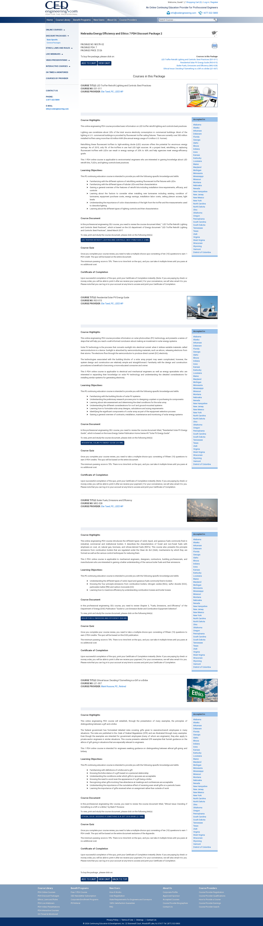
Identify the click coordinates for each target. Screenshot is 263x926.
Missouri (197, 179)
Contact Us (52, 91)
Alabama (197, 125)
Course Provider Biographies (175, 903)
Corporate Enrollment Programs (84, 899)
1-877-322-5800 (210, 13)
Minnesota (198, 173)
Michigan (197, 170)
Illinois (196, 146)
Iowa (195, 152)
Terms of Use (127, 920)
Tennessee (198, 228)
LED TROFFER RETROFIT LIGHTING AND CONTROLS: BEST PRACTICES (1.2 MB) (115, 240)
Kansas (196, 155)
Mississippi (198, 176)
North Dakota (199, 207)
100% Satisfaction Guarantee (122, 903)
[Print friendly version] (215, 46)
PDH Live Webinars (46, 903)
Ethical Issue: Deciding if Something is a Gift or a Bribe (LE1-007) (191, 69)
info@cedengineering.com (183, 13)
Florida (196, 137)
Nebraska (197, 185)
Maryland (197, 167)
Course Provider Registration (211, 892)
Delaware (197, 134)
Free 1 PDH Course (79, 892)
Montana (197, 182)
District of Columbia (202, 252)
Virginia (196, 237)
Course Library (63, 20)
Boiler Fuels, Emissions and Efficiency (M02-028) (197, 66)
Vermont (197, 249)
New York (197, 200)
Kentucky (197, 158)
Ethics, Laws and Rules (48, 899)
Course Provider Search (209, 907)
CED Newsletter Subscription (83, 896)
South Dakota (199, 225)
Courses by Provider (57, 78)
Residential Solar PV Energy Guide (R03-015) (199, 63)
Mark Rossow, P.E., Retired (113, 686)
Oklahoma (197, 213)
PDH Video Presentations (49, 907)
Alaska (196, 128)
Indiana (196, 149)
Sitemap (140, 920)
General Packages (54, 43)
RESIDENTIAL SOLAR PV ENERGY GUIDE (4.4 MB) (102, 443)
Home (50, 20)
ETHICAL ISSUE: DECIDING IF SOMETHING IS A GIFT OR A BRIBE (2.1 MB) (113, 817)
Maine (196, 164)
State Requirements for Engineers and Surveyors (130, 899)
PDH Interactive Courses (48, 910)
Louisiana (197, 161)
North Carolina (199, 204)
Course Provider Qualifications (212, 896)
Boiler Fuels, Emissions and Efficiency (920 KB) (104, 618)
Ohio (195, 210)
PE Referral (75, 903)
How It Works (115, 892)
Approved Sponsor (171, 896)
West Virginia (199, 240)
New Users (99, 20)
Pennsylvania (199, 219)
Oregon (196, 216)
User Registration (117, 896)
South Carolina (199, 222)
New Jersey (198, 194)
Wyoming (197, 246)
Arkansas (197, 131)
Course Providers (128, 20)
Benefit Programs (82, 20)
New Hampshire (200, 191)
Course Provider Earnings (210, 903)
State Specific (52, 40)
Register (214, 2)
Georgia (196, 140)
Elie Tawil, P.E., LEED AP (112, 91)
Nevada (196, 188)
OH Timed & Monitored (57, 72)
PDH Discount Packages (48, 896)
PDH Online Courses (46, 892)
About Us (112, 20)
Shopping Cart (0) (194, 2)
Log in (206, 2)
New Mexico (198, 197)
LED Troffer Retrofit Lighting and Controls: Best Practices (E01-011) (189, 59)
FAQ (111, 907)
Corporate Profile (170, 892)
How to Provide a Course (210, 899)
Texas (195, 231)
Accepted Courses (171, 899)
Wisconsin (198, 243)
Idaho (195, 143)
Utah (195, 234)
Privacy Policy (112, 920)
